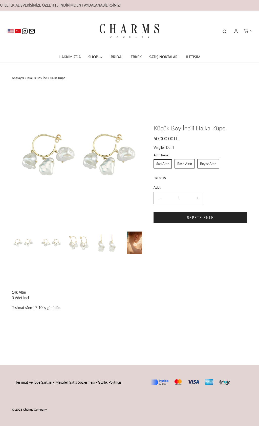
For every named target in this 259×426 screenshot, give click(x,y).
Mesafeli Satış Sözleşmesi (75, 382)
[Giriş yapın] (236, 31)
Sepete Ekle (200, 217)
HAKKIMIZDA (70, 57)
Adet (157, 187)
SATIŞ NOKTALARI (164, 57)
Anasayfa (18, 78)
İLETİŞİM (193, 57)
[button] (23, 243)
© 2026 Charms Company (29, 409)
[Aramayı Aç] (224, 31)
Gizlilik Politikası (110, 382)
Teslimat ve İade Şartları (34, 382)
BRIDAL (117, 57)
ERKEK (136, 57)
